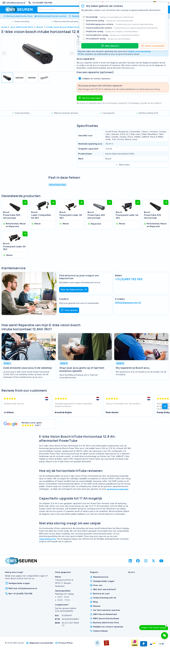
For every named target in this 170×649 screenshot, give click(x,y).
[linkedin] (130, 561)
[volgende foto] (72, 53)
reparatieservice (47, 539)
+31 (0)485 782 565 (128, 279)
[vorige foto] (4, 53)
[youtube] (161, 561)
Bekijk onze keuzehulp (140, 51)
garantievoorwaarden (117, 489)
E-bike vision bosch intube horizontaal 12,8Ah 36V (71, 27)
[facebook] (138, 561)
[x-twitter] (153, 561)
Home (4, 27)
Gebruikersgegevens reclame (120, 24)
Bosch (40, 27)
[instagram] (145, 561)
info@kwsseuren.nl (128, 303)
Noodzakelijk (110, 17)
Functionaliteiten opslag (113, 35)
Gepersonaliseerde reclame (122, 27)
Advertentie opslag (110, 20)
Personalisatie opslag (108, 38)
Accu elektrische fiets (21, 27)
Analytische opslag (112, 31)
